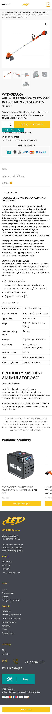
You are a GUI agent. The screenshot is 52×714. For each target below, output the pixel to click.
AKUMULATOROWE (9, 15)
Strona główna (7, 12)
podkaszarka (24, 427)
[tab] (26, 169)
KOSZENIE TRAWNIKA (22, 12)
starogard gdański (17, 430)
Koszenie (6, 611)
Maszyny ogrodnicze (11, 614)
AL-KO (11, 421)
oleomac (44, 424)
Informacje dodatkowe (13, 176)
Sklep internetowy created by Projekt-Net (21, 691)
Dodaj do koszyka (32, 124)
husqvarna (8, 424)
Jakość (5, 596)
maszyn (37, 424)
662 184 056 (16, 547)
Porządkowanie (9, 622)
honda (44, 421)
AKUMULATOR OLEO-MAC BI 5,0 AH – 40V (20, 491)
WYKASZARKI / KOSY (39, 12)
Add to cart (26, 709)
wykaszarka (29, 430)
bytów (21, 421)
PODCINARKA (13, 427)
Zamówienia (7, 593)
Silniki (4, 629)
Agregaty (6, 625)
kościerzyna (28, 424)
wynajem (38, 430)
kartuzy (20, 424)
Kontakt (5, 568)
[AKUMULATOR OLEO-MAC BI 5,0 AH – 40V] (21, 465)
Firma (4, 589)
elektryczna (29, 421)
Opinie (6, 182)
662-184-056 (34, 662)
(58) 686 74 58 (16, 544)
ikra (14, 424)
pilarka (4, 427)
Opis (4, 169)
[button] (46, 24)
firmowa (38, 421)
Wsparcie (6, 565)
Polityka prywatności (11, 600)
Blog (4, 650)
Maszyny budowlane (11, 618)
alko (16, 421)
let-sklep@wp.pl (15, 550)
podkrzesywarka (36, 427)
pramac (47, 427)
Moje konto (7, 561)
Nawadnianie (8, 633)
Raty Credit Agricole (11, 572)
